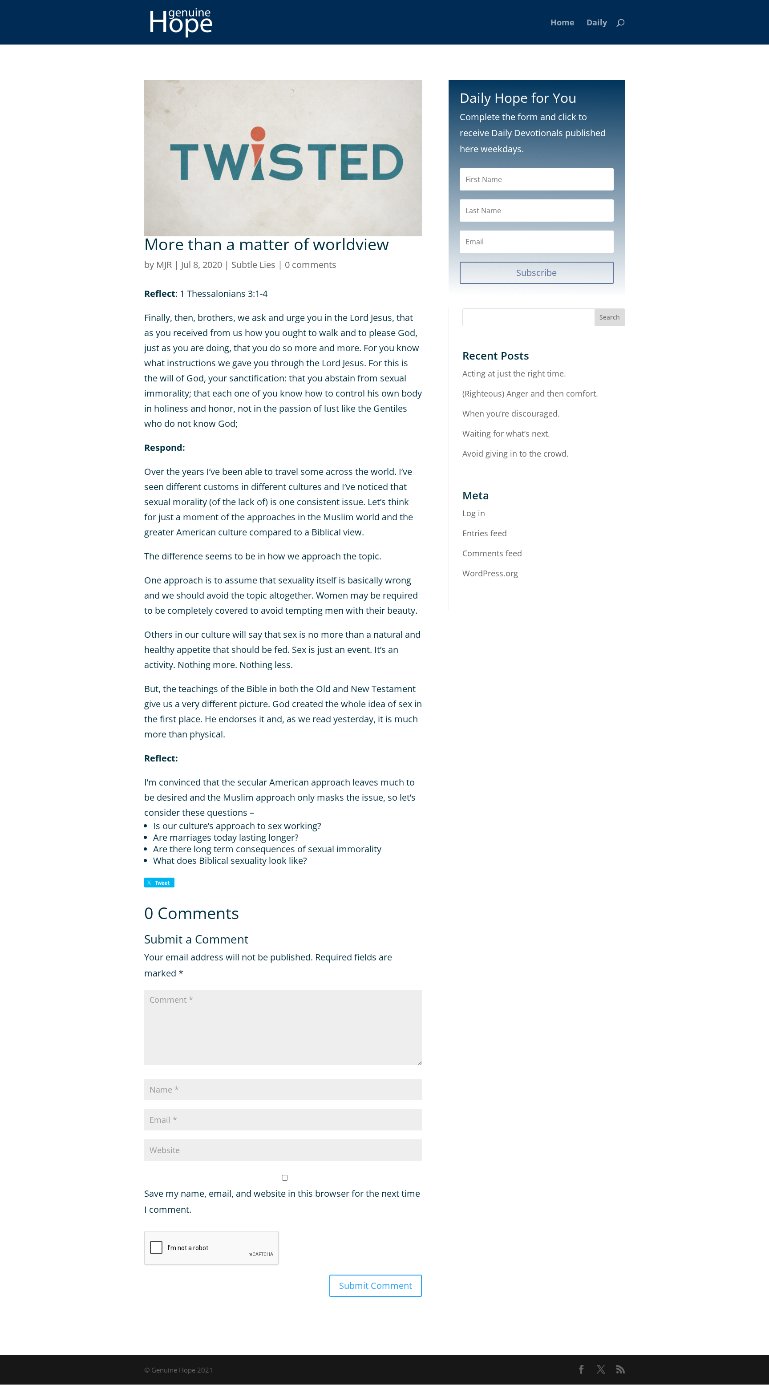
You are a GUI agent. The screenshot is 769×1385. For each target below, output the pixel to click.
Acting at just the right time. (514, 373)
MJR (164, 265)
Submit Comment (375, 1286)
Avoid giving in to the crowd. (515, 453)
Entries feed (484, 533)
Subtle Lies (253, 265)
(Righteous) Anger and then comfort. (530, 393)
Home (562, 23)
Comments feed (492, 553)
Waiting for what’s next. (506, 433)
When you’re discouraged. (511, 413)
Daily (597, 23)
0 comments (310, 265)
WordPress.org (490, 573)
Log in (473, 513)
